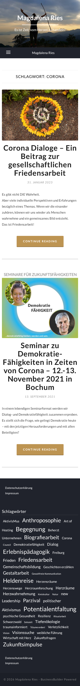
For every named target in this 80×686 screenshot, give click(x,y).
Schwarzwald (12, 622)
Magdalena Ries (43, 53)
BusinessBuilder (52, 679)
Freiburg (58, 552)
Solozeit (28, 622)
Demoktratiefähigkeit (29, 544)
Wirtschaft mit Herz (17, 638)
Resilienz (44, 616)
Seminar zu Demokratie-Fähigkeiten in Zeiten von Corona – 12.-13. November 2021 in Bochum (40, 366)
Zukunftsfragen (45, 638)
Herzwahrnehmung (19, 593)
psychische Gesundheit (19, 616)
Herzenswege (12, 588)
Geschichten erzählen (58, 567)
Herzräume (65, 588)
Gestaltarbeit (16, 572)
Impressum (12, 493)
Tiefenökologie (47, 621)
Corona (67, 538)
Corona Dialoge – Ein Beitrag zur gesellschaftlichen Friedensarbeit (40, 160)
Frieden (9, 560)
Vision (6, 633)
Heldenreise (18, 580)
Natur (55, 594)
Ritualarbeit (60, 616)
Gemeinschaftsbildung (22, 566)
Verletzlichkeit (58, 627)
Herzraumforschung (39, 588)
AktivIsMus (11, 521)
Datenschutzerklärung (18, 488)
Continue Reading (40, 241)
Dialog (52, 544)
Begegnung (30, 529)
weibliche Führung (49, 633)
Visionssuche (23, 632)
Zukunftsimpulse (22, 644)
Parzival (31, 600)
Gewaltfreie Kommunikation (46, 573)
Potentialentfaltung (49, 609)
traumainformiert (15, 627)
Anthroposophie (41, 520)
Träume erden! (37, 627)
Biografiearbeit (41, 537)
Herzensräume (46, 581)
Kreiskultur (43, 594)
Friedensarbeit (35, 560)
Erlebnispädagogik (26, 551)
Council (7, 544)
